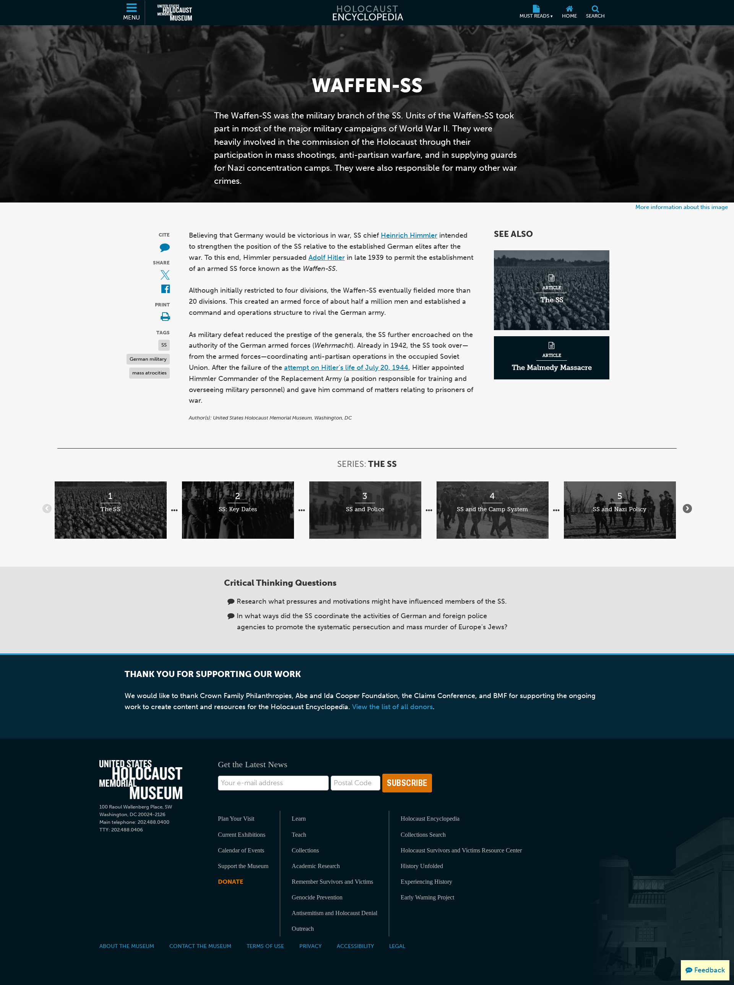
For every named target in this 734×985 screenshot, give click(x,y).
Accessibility (355, 946)
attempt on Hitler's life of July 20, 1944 (346, 367)
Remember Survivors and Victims (332, 881)
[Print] (165, 317)
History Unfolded (422, 866)
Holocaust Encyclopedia (430, 818)
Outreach (303, 928)
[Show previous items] (47, 508)
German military (148, 359)
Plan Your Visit (236, 818)
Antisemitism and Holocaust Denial (334, 913)
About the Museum (126, 946)
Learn (299, 818)
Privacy (310, 946)
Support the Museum (243, 866)
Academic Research (316, 866)
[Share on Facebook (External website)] (165, 289)
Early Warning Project (427, 897)
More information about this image (681, 207)
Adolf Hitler (327, 257)
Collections (305, 850)
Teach (299, 834)
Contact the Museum (200, 946)
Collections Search (423, 834)
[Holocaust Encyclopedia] (367, 13)
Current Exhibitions (241, 834)
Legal (397, 946)
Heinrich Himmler (409, 235)
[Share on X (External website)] (165, 275)
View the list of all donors (392, 707)
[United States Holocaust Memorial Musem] (140, 779)
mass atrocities (149, 373)
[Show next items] (687, 508)
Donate (230, 881)
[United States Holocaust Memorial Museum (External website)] (175, 12)
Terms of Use (265, 946)
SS (164, 345)
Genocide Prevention (317, 897)
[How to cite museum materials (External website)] (165, 247)
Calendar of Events (241, 850)
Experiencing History (426, 881)
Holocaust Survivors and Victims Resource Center (461, 850)
